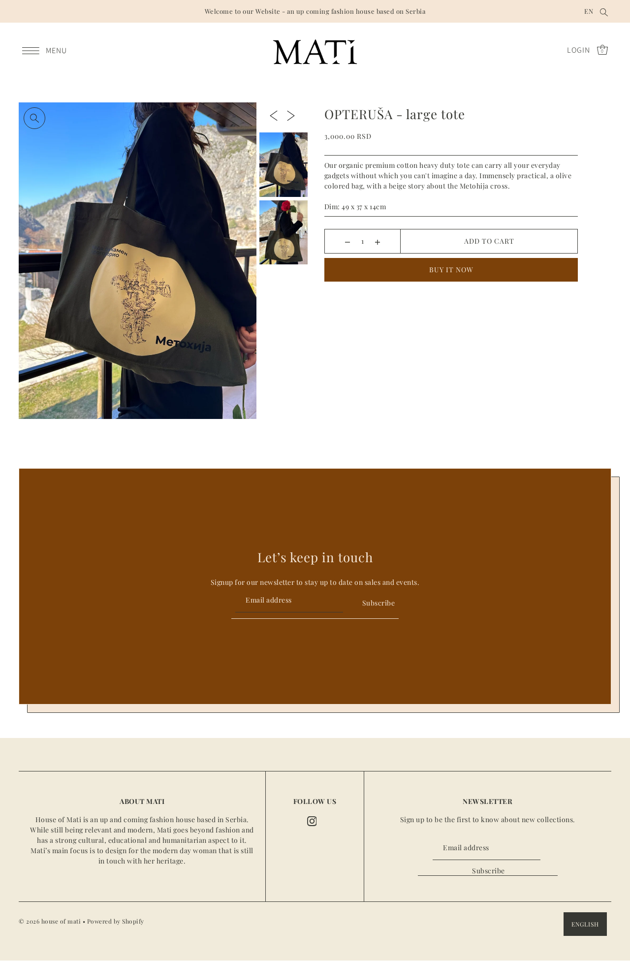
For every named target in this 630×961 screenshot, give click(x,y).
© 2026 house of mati (50, 922)
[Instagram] (312, 820)
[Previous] (273, 115)
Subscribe (378, 603)
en (588, 11)
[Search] (604, 11)
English (585, 925)
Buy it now (451, 269)
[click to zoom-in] (34, 118)
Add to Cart (489, 241)
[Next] (291, 115)
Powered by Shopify (115, 922)
